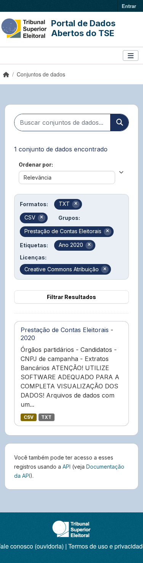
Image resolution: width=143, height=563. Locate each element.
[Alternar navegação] (130, 55)
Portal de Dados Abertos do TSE (83, 28)
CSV (29, 417)
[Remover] (76, 204)
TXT (46, 417)
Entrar (129, 6)
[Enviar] (119, 122)
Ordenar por (35, 164)
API (67, 466)
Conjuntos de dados (41, 74)
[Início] (6, 74)
